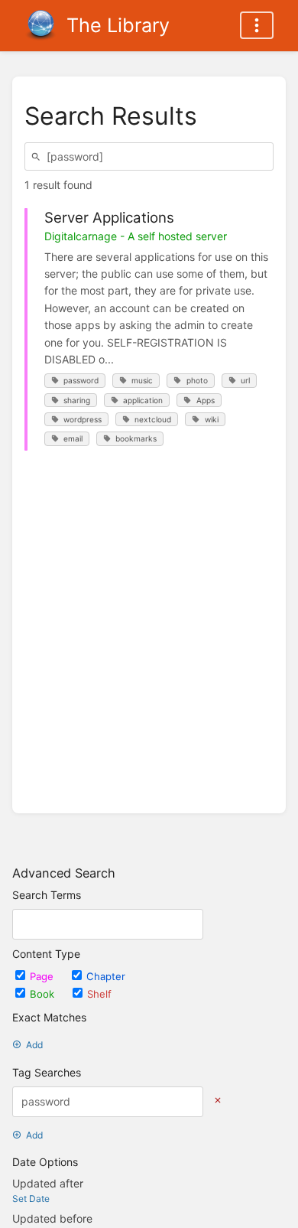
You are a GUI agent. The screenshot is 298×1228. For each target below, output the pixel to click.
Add (34, 1044)
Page (43, 976)
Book (43, 994)
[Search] (38, 156)
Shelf (99, 994)
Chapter (105, 976)
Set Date (31, 1198)
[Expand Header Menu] (257, 25)
